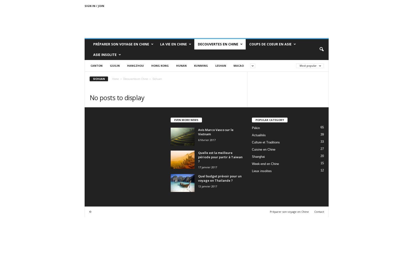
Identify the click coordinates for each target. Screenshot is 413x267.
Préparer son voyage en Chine (121, 44)
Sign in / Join (94, 6)
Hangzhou (135, 65)
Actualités (259, 135)
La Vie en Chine (173, 44)
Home (115, 79)
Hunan (181, 65)
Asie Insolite (105, 54)
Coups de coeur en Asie (270, 44)
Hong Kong (160, 65)
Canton (97, 65)
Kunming (201, 65)
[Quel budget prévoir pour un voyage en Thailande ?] (183, 183)
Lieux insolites (262, 171)
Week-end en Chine (265, 164)
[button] (321, 49)
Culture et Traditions (266, 142)
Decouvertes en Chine (218, 44)
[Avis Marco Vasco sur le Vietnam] (183, 137)
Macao (239, 65)
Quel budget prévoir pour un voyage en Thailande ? (220, 178)
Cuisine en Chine (263, 149)
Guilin (115, 65)
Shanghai (258, 156)
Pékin (256, 128)
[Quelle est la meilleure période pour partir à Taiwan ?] (183, 160)
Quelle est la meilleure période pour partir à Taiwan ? (220, 157)
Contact (319, 211)
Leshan (220, 65)
